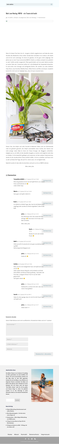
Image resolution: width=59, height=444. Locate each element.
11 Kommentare (41, 17)
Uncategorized (22, 17)
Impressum (45, 434)
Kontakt (24, 434)
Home (10, 434)
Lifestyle (16, 17)
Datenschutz (34, 434)
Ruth (15, 202)
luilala (16, 264)
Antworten (47, 181)
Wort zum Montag (31, 17)
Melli (15, 241)
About (16, 434)
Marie (15, 191)
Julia (22, 214)
